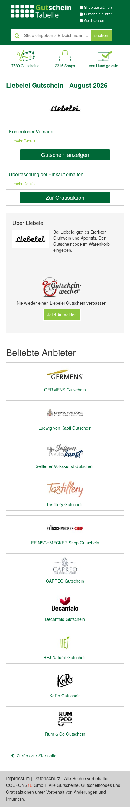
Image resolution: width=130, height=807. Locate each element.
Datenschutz (46, 778)
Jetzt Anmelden (62, 315)
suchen (101, 35)
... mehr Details (22, 141)
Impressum (18, 778)
